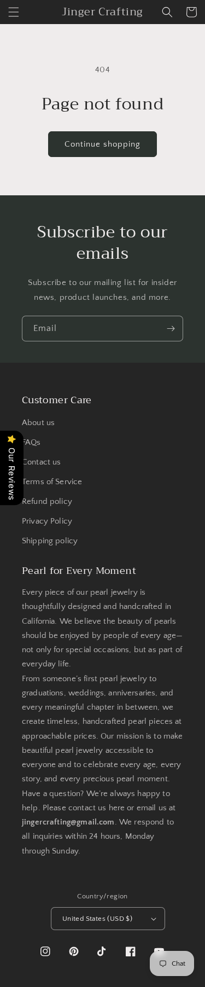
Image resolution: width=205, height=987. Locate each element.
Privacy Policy (47, 521)
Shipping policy (50, 540)
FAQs (31, 442)
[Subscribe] (171, 328)
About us (38, 422)
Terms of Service (52, 481)
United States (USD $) (97, 918)
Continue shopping (102, 144)
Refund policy (47, 501)
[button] (14, 12)
